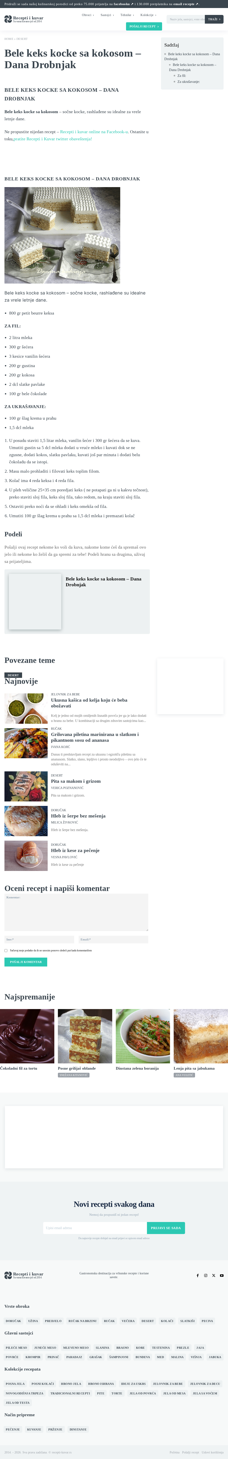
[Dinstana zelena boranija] (143, 1036)
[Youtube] (222, 1275)
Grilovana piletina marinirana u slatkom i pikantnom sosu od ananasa (95, 737)
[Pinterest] (90, 595)
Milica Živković (64, 822)
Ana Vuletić (184, 1075)
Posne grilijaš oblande (77, 1068)
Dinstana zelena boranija (137, 1068)
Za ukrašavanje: (188, 82)
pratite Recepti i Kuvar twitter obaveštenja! (53, 138)
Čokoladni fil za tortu (18, 1068)
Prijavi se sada (166, 1228)
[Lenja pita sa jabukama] (201, 1036)
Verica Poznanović (67, 788)
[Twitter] (80, 595)
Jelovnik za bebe (65, 694)
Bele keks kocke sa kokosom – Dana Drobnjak (192, 56)
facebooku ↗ (124, 4)
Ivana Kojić (60, 747)
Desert (22, 39)
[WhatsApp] (100, 595)
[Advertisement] (190, 686)
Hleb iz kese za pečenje (75, 850)
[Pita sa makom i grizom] (26, 786)
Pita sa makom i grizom (76, 781)
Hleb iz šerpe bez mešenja (78, 816)
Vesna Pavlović (64, 857)
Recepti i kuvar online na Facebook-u (94, 131)
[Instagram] (206, 1275)
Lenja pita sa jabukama (194, 1068)
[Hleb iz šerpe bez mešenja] (26, 821)
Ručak (56, 728)
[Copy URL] (131, 595)
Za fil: (181, 76)
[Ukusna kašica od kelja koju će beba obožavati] (26, 708)
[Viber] (111, 595)
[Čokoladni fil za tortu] (27, 1036)
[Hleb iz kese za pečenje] (26, 856)
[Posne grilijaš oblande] (85, 1036)
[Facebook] (70, 595)
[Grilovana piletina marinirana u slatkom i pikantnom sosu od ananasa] (26, 743)
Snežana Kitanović (74, 1075)
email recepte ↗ (186, 4)
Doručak (58, 810)
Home (8, 39)
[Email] (121, 595)
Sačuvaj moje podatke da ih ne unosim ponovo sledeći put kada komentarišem (51, 950)
